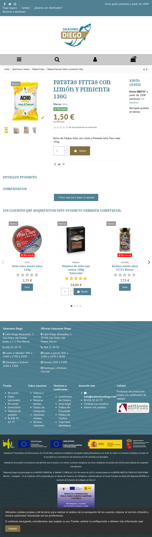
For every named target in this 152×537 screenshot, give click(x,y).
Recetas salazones (38, 423)
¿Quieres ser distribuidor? (48, 7)
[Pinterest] (64, 164)
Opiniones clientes (38, 416)
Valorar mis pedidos (95, 407)
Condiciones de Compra (65, 398)
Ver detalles (137, 100)
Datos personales (14, 398)
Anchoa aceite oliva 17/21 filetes (125, 267)
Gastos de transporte (39, 409)
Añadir (82, 150)
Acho (65, 104)
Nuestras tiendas (38, 401)
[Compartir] (55, 164)
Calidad (25, 7)
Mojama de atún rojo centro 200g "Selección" (76, 269)
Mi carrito (13, 403)
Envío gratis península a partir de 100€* (127, 4)
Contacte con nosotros (96, 403)
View (27, 287)
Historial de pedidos (14, 412)
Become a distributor (14, 11)
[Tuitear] (59, 164)
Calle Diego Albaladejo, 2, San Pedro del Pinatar (18, 336)
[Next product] (146, 69)
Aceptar (13, 528)
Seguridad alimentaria (65, 423)
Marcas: (57, 104)
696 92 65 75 (13, 347)
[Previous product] (144, 69)
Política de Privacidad (64, 409)
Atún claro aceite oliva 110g (27, 267)
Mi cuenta (13, 393)
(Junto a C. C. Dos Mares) (16, 341)
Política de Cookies (64, 416)
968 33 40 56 (51, 347)
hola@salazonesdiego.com (100, 396)
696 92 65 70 (95, 400)
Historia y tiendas (38, 394)
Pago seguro (10, 7)
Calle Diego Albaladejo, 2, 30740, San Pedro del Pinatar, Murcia (56, 338)
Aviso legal (65, 403)
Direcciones (14, 407)
